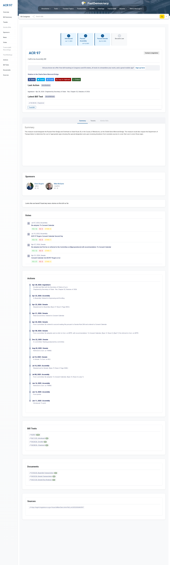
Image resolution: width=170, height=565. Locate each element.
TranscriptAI (112, 9)
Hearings (101, 9)
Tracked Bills (81, 9)
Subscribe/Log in (136, 9)
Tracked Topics (68, 9)
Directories (45, 9)
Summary (82, 121)
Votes (5, 42)
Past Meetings (7, 55)
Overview (6, 12)
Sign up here (140, 68)
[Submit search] (162, 16)
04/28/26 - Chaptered (37, 103)
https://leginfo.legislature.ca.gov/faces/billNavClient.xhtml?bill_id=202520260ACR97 (57, 507)
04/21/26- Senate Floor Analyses (43, 480)
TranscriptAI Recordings (7, 49)
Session (122, 9)
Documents (7, 70)
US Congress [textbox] (25, 17)
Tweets (5, 22)
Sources (6, 75)
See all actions (46, 85)
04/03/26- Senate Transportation (43, 476)
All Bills (92, 9)
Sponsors (6, 32)
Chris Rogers (39, 184)
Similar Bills (7, 27)
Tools (56, 9)
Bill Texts (6, 65)
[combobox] (26, 16)
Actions (5, 60)
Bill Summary (7, 17)
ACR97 (35, 434)
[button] (166, 16)
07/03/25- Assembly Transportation (44, 473)
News (5, 37)
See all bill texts (50, 96)
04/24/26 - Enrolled (38, 441)
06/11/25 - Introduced (39, 438)
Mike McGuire (59, 184)
